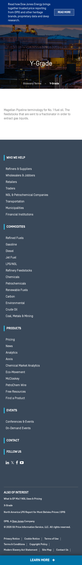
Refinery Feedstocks (19, 270)
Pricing (10, 339)
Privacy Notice (12, 538)
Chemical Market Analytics (23, 365)
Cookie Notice (32, 538)
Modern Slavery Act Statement (20, 550)
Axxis (9, 359)
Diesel (10, 251)
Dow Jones (18, 521)
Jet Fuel (11, 257)
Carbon (10, 296)
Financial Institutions (19, 214)
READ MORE (64, 12)
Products (13, 328)
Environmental (15, 303)
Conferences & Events (20, 421)
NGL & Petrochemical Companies (27, 195)
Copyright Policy (38, 544)
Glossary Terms (32, 83)
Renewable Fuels (17, 290)
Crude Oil (11, 309)
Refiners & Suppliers (19, 169)
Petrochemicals (16, 283)
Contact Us (62, 550)
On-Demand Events (18, 428)
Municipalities (15, 208)
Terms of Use (51, 538)
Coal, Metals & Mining (19, 316)
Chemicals (12, 277)
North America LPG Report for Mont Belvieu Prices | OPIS (34, 512)
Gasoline (11, 244)
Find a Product (15, 398)
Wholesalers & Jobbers (20, 175)
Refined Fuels (15, 238)
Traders (10, 188)
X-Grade (8, 505)
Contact (12, 440)
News (9, 346)
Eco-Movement (15, 372)
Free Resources (16, 391)
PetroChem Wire (16, 385)
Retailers (11, 182)
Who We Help (15, 157)
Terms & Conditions (14, 544)
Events (11, 410)
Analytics (12, 352)
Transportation (15, 201)
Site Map (46, 550)
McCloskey (12, 378)
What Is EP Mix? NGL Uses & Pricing (23, 498)
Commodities (15, 226)
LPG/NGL (11, 264)
